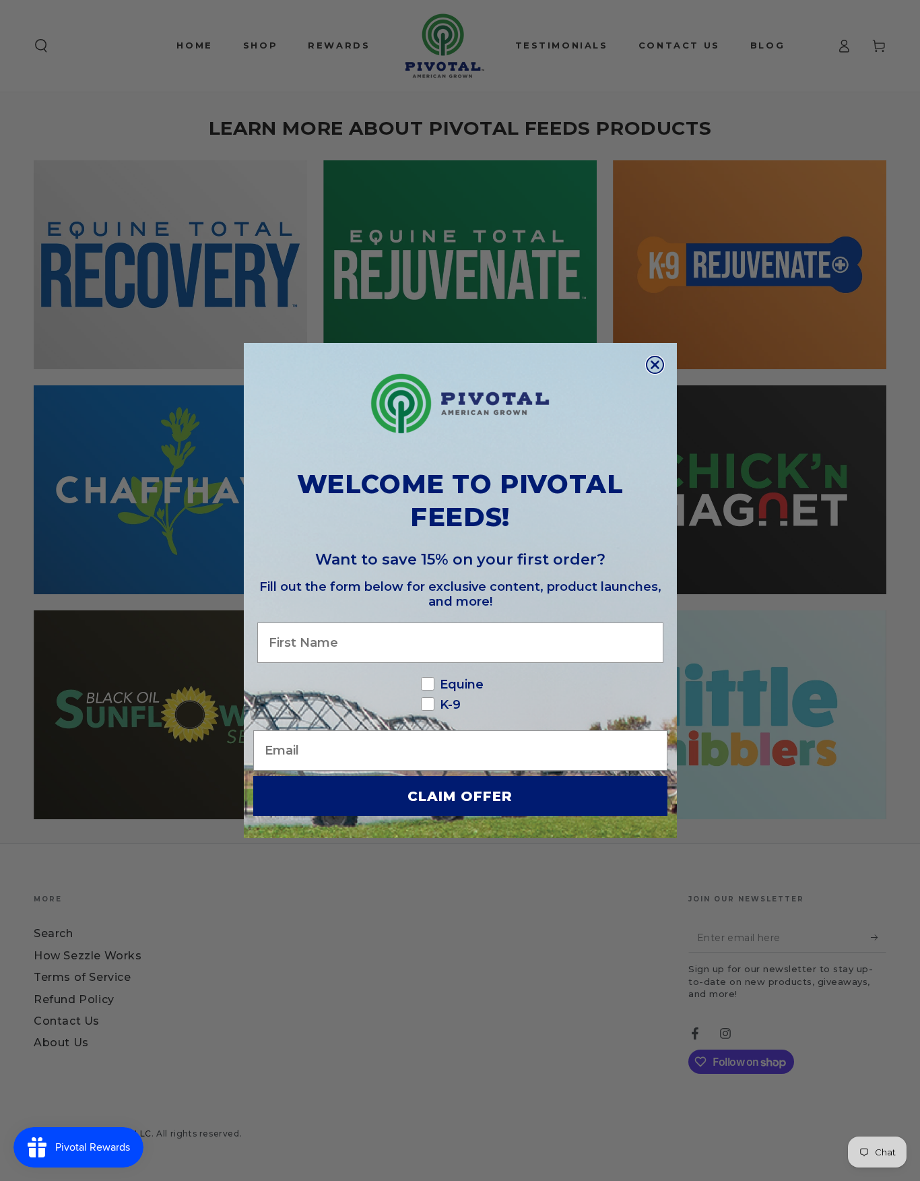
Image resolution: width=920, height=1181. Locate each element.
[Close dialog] (655, 364)
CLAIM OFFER (460, 796)
